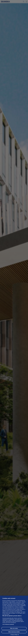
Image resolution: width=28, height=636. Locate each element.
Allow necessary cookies (14, 631)
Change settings (14, 634)
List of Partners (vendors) (8, 624)
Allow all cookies (14, 628)
